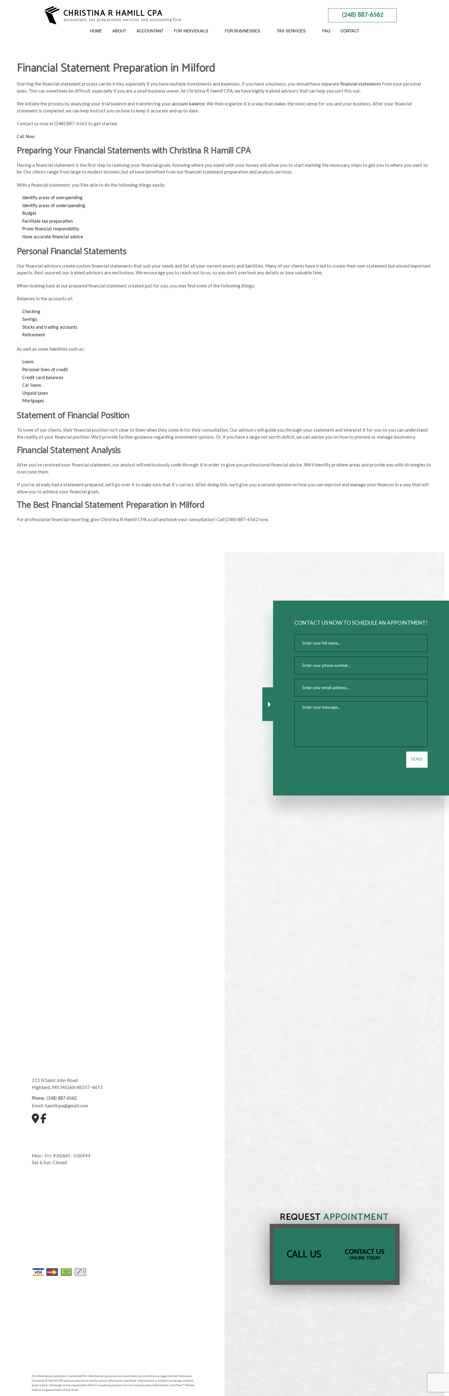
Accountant (150, 31)
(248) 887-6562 (362, 15)
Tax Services (291, 31)
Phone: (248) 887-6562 (54, 1098)
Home (96, 31)
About (119, 31)
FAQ (326, 31)
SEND (417, 759)
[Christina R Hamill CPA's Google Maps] (35, 1120)
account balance (188, 103)
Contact (350, 31)
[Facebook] (43, 1120)
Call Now (26, 136)
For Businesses (242, 31)
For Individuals (191, 31)
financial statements (360, 83)
